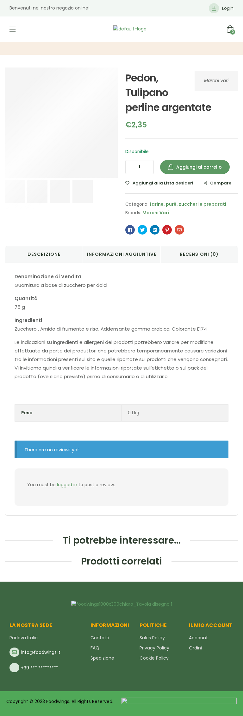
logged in (67, 484)
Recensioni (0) (199, 254)
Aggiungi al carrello (199, 167)
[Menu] (12, 29)
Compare (220, 183)
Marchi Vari (216, 80)
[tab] (44, 254)
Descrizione (44, 254)
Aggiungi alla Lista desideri (163, 183)
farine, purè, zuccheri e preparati (188, 204)
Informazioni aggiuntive (121, 254)
